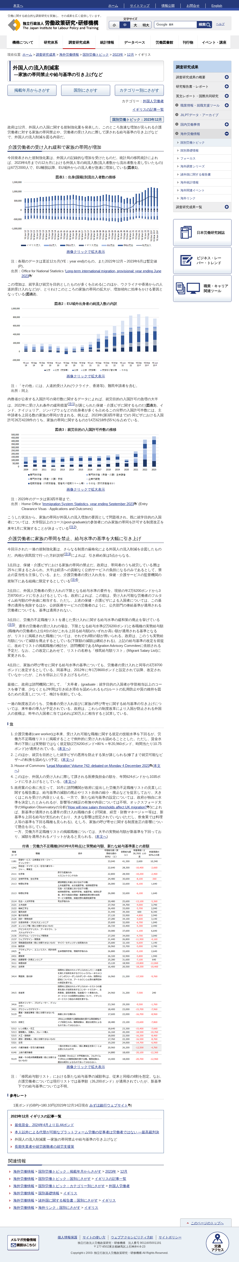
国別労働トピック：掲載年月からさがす (69, 1171)
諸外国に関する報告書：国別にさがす (68, 1200)
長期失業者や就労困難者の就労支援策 (44, 1146)
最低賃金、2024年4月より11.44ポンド (44, 1125)
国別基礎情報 (48, 1193)
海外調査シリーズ (192, 166)
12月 (130, 54)
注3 (67, 554)
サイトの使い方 (94, 1237)
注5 (11, 625)
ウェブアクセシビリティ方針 (132, 1237)
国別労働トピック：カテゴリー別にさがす (71, 1186)
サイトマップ (140, 5)
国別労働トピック (96, 54)
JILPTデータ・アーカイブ (199, 115)
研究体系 (51, 42)
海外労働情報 (69, 54)
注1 (71, 404)
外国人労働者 (153, 101)
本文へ (18, 5)
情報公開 (168, 5)
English (216, 5)
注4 (74, 580)
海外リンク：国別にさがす (59, 1208)
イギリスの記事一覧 (148, 109)
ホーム (113, 5)
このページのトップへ (207, 1223)
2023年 (117, 54)
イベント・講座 (214, 42)
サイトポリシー (170, 1237)
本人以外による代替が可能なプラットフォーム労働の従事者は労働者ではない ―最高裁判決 (87, 1132)
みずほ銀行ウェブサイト (108, 1105)
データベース (134, 42)
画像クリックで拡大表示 (86, 252)
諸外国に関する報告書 (195, 174)
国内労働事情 (190, 124)
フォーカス (188, 158)
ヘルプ (220, 24)
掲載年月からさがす (32, 90)
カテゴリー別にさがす (139, 90)
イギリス (70, 1193)
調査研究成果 (79, 42)
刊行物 (188, 42)
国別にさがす (86, 90)
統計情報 (107, 42)
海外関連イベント (192, 190)
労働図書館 (164, 42)
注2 (72, 527)
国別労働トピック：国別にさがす (64, 1179)
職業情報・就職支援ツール (200, 105)
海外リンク (188, 198)
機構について (22, 42)
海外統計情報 (189, 182)
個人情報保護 (67, 1237)
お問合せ (193, 5)
